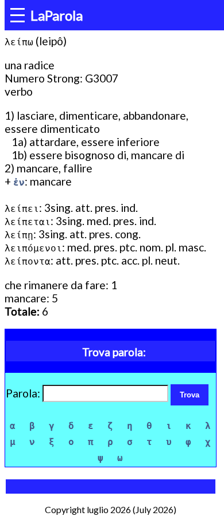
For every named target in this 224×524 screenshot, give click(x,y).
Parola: (24, 393)
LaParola (56, 15)
